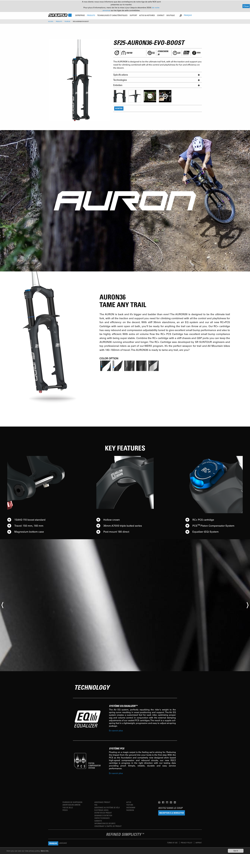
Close (246, 6)
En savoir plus (116, 730)
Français (188, 15)
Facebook (130, 810)
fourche (67, 21)
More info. (45, 850)
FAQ (95, 805)
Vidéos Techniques (102, 818)
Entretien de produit (103, 813)
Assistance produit (102, 802)
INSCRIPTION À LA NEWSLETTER (171, 813)
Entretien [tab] (117, 85)
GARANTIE (98, 821)
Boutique (171, 15)
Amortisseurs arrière (71, 805)
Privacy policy (187, 843)
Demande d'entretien (103, 815)
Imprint (198, 843)
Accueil (50, 21)
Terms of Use (172, 843)
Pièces (65, 810)
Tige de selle (68, 807)
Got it (235, 850)
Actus (128, 802)
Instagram (130, 807)
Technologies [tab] (120, 79)
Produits (59, 21)
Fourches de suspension (72, 802)
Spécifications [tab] (120, 74)
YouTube (129, 805)
